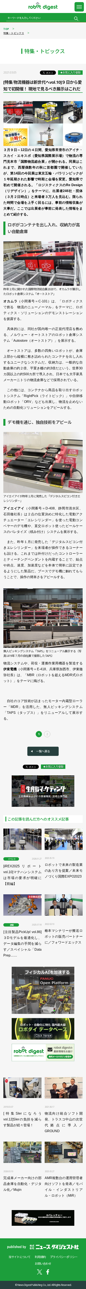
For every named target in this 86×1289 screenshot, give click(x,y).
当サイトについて (20, 1257)
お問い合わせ (43, 1264)
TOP (6, 29)
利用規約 (40, 1257)
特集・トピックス (13, 33)
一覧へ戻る (43, 751)
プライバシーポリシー (63, 1257)
